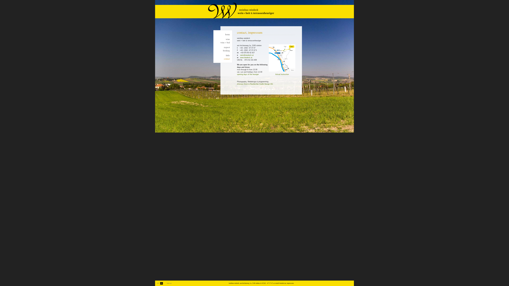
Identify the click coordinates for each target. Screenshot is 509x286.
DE (158, 283)
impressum (290, 283)
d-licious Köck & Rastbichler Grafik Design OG (255, 84)
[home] (241, 18)
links (228, 55)
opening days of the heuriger (248, 74)
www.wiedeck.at (246, 58)
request (227, 47)
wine (228, 39)
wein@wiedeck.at (247, 55)
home (227, 34)
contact (227, 58)
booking (226, 50)
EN (161, 283)
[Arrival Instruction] (282, 73)
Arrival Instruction (282, 74)
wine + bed (225, 42)
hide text (169, 283)
